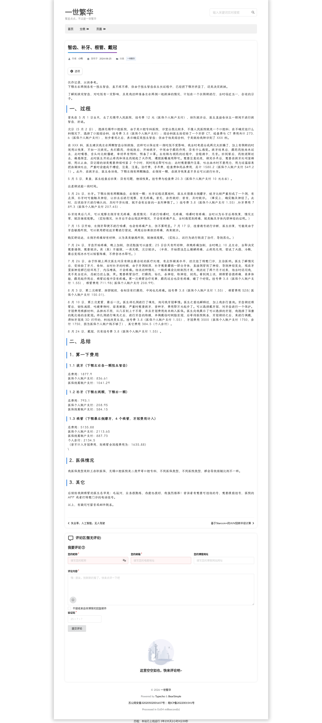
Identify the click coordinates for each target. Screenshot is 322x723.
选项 (77, 71)
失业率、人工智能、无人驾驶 (88, 523)
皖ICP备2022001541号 (181, 702)
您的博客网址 (201, 554)
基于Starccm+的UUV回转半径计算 (231, 523)
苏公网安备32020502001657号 (146, 702)
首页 (70, 29)
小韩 (80, 58)
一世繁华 (79, 12)
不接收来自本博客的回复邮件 (90, 608)
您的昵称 (73, 554)
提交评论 (77, 628)
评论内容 (73, 571)
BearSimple (174, 696)
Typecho (160, 696)
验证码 (71, 612)
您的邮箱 (136, 554)
